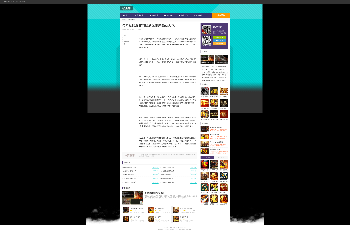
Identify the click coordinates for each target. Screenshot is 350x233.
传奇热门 (184, 15)
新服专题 (155, 15)
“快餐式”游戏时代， (166, 174)
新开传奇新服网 (219, 136)
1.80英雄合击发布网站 (219, 129)
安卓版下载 (220, 37)
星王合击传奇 (204, 192)
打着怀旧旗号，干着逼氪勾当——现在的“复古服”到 (216, 66)
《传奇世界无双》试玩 (167, 182)
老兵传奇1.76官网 (219, 151)
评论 (124, 44)
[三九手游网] (126, 8)
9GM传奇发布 (205, 108)
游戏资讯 (140, 15)
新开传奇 (199, 15)
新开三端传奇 (214, 204)
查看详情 (155, 167)
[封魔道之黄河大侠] (221, 56)
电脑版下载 (220, 43)
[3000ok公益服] (205, 111)
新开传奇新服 (224, 170)
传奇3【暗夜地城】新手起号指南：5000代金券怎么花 (217, 75)
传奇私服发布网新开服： (154, 193)
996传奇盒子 (223, 108)
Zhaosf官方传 (214, 119)
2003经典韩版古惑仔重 (129, 167)
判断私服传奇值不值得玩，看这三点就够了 (214, 80)
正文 (124, 35)
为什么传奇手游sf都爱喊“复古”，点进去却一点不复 (216, 72)
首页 (127, 15)
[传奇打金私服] (205, 161)
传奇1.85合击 (204, 181)
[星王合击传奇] (205, 184)
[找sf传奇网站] (205, 88)
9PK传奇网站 (214, 108)
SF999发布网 (214, 97)
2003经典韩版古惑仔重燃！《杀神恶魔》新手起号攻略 (217, 77)
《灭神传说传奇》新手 (167, 167)
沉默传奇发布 (224, 181)
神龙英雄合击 (224, 192)
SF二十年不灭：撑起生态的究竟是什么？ (213, 69)
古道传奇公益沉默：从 (129, 171)
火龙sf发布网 (224, 204)
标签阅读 (126, 41)
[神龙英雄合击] (224, 184)
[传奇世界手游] (224, 111)
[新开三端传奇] (214, 195)
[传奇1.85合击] (205, 172)
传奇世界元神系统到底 (167, 171)
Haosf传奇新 (223, 97)
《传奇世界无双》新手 (129, 182)
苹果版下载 (220, 40)
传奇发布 (169, 15)
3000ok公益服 (205, 119)
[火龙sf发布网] (224, 195)
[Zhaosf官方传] (214, 111)
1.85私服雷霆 (204, 204)
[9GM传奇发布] (205, 99)
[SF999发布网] (214, 88)
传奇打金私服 (204, 170)
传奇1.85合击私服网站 (219, 143)
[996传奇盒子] (224, 99)
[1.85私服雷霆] (205, 195)
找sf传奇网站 (204, 97)
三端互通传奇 (214, 181)
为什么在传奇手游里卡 (129, 178)
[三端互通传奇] (214, 172)
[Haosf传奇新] (224, 88)
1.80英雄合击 (214, 170)
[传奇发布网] (214, 184)
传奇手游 (221, 15)
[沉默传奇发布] (224, 172)
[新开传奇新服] (224, 161)
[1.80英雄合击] (214, 161)
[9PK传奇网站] (214, 99)
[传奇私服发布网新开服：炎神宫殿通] (207, 56)
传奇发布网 (214, 192)
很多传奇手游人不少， (167, 178)
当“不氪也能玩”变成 (128, 174)
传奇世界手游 (224, 119)
